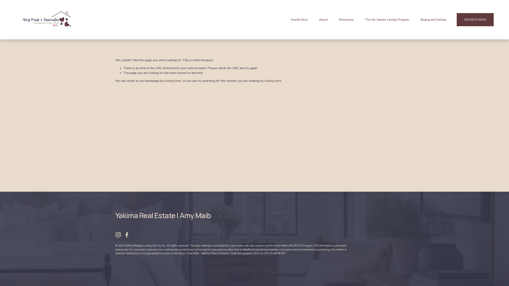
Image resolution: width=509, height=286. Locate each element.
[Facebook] (127, 235)
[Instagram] (118, 235)
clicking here (172, 81)
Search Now (299, 19)
